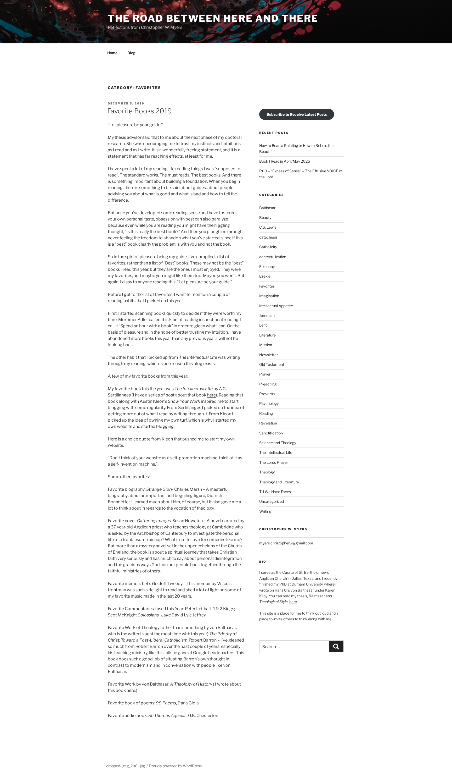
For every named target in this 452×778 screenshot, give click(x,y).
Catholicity (268, 247)
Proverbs (267, 393)
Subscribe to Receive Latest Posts (297, 114)
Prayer (264, 374)
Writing (265, 511)
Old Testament (271, 364)
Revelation (268, 423)
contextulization (272, 257)
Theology (267, 472)
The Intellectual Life (275, 452)
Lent (263, 325)
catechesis (268, 237)
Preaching (267, 384)
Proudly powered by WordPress (175, 766)
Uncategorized (271, 501)
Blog (131, 53)
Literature (267, 335)
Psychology (269, 403)
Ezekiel (265, 276)
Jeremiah (267, 315)
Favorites (267, 286)
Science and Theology (277, 442)
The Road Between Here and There (213, 18)
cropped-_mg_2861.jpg (125, 766)
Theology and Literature (279, 482)
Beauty (265, 217)
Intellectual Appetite (276, 306)
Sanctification (271, 433)
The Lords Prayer (273, 462)
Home (112, 53)
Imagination (269, 296)
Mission (265, 345)
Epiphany (267, 266)
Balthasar (267, 208)
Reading (266, 413)
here (211, 395)
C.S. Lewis (267, 227)
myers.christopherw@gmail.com (286, 543)
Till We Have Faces (275, 491)
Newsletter (268, 354)
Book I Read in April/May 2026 (284, 161)
